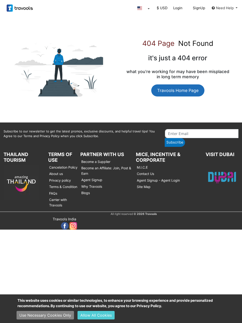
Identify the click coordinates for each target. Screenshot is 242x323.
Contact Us (145, 174)
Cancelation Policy (63, 167)
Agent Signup (91, 180)
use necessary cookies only (45, 315)
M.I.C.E (142, 167)
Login (177, 8)
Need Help (225, 8)
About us (56, 174)
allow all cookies (96, 315)
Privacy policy (60, 180)
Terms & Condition (63, 187)
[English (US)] (142, 8)
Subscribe (174, 142)
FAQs (53, 193)
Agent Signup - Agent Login (158, 180)
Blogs (85, 193)
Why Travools (91, 186)
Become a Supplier (95, 162)
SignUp (199, 8)
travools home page (178, 90)
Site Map (144, 187)
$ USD (162, 8)
